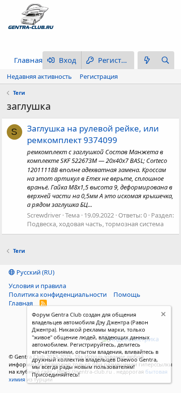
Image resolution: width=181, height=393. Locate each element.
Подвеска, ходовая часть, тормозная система (95, 223)
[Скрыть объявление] (162, 315)
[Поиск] (165, 60)
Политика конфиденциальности (58, 294)
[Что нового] (147, 60)
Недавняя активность (39, 76)
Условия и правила (37, 285)
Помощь (126, 294)
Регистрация (99, 76)
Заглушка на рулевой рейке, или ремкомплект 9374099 (93, 134)
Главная (28, 60)
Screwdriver (44, 215)
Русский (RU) (35, 272)
